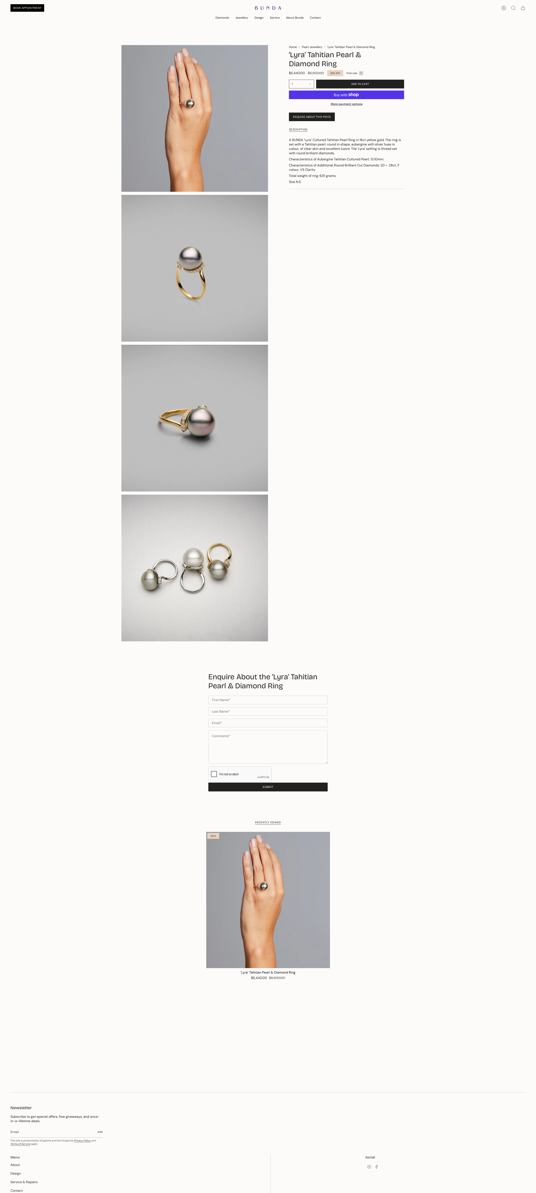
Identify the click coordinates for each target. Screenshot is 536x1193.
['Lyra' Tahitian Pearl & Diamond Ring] (268, 900)
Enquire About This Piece (312, 117)
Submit (268, 787)
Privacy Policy (82, 1140)
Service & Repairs (24, 1182)
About (15, 1165)
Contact (16, 1190)
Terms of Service (20, 1144)
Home (293, 47)
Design (15, 1173)
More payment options (346, 104)
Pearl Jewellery (312, 47)
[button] (222, 18)
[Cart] (523, 8)
